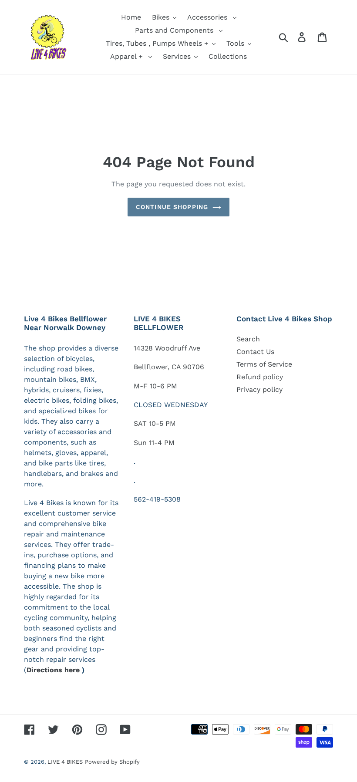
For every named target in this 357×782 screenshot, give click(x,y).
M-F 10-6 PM (155, 386)
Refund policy (259, 377)
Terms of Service (264, 364)
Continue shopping (172, 206)
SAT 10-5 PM (155, 423)
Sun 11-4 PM (154, 442)
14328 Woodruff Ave (167, 348)
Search (248, 339)
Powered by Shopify (112, 761)
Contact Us (255, 351)
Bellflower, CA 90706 (169, 367)
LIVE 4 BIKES (65, 761)
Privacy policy (259, 389)
